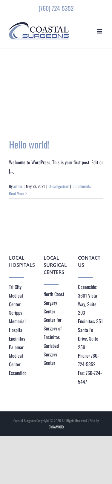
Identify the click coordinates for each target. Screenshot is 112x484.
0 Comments (82, 186)
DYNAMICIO (56, 426)
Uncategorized (59, 186)
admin (17, 186)
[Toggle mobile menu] (100, 31)
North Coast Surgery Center (54, 302)
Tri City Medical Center (16, 295)
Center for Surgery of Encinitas (53, 328)
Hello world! (29, 144)
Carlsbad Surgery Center (51, 354)
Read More (16, 193)
